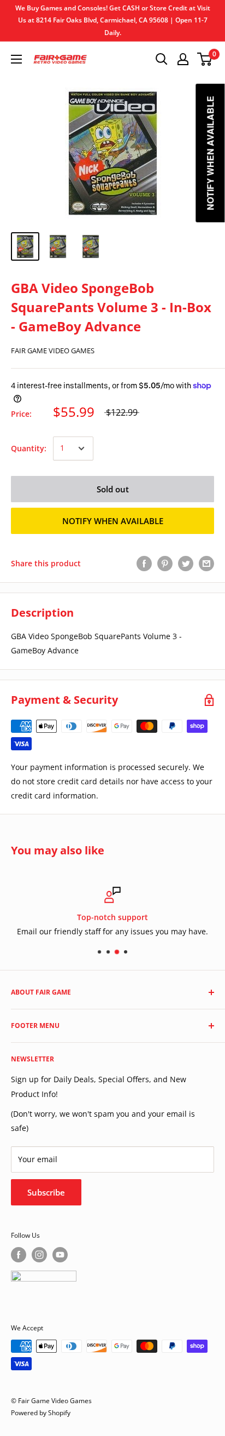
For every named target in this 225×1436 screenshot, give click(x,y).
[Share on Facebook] (144, 563)
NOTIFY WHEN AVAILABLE (112, 520)
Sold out (113, 489)
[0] (205, 59)
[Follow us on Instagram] (39, 1254)
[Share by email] (206, 563)
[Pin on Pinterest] (165, 563)
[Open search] (162, 59)
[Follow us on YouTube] (60, 1254)
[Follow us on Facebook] (18, 1254)
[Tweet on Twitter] (185, 563)
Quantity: (28, 448)
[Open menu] (16, 59)
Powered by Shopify (40, 1412)
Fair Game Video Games (52, 350)
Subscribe (46, 1192)
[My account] (182, 59)
